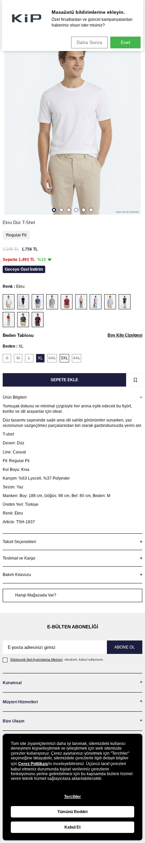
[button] (54, 210)
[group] (72, 124)
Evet (125, 42)
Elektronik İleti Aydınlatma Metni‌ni (36, 659)
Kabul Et (72, 827)
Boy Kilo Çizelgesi (125, 335)
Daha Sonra (89, 42)
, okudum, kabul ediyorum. (57, 659)
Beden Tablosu (18, 335)
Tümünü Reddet (72, 811)
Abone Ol (124, 647)
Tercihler (72, 796)
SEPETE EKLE (64, 380)
